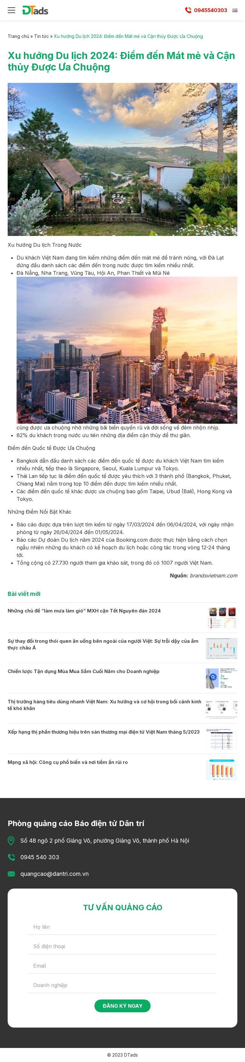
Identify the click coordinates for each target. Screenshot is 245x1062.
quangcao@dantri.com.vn (54, 873)
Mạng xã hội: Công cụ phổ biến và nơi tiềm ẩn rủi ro (68, 762)
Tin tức (41, 36)
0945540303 (210, 10)
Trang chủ (18, 36)
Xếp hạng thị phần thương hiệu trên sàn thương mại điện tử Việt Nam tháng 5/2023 (104, 732)
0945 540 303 (39, 857)
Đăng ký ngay (123, 1006)
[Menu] (11, 10)
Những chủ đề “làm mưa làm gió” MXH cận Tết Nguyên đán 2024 (84, 611)
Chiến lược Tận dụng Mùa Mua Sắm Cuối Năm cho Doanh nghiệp (84, 671)
